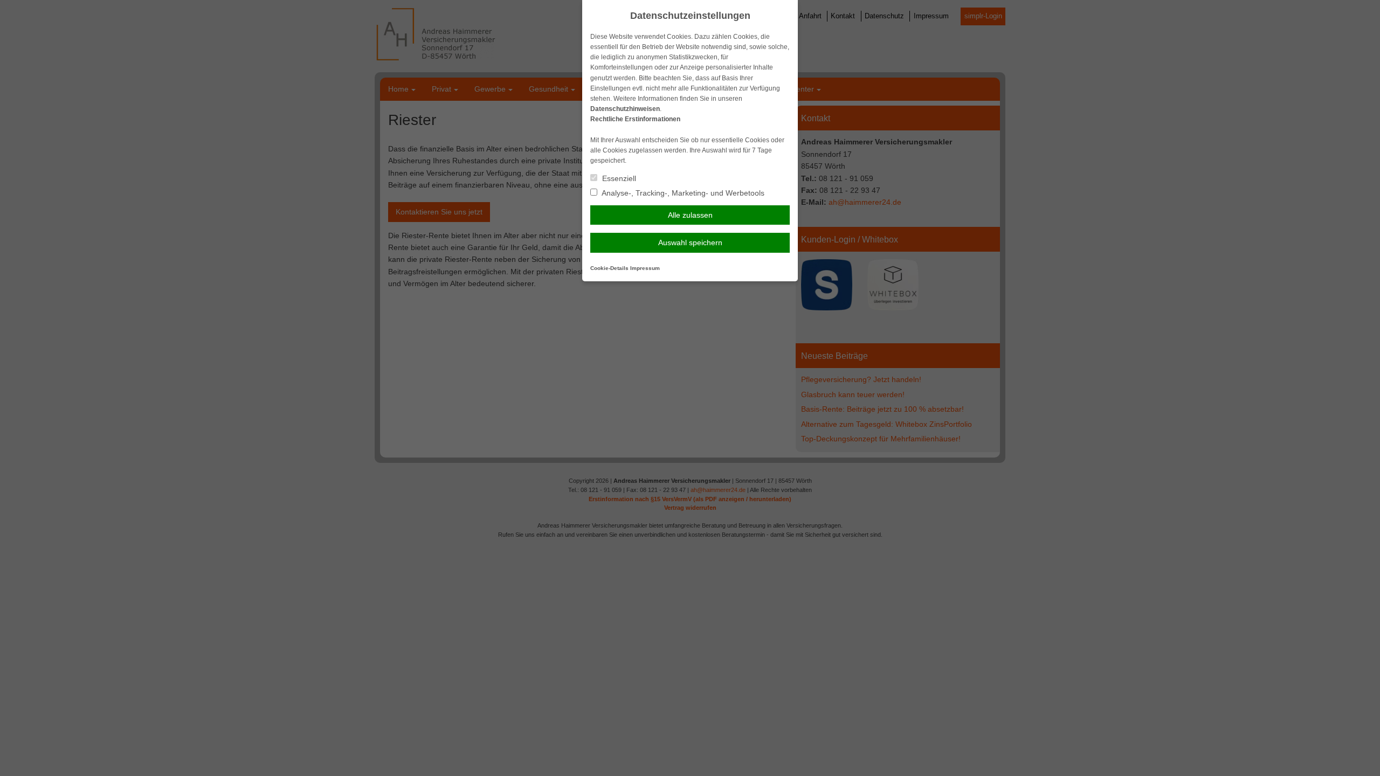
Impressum (645, 268)
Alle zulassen (690, 215)
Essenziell (618, 178)
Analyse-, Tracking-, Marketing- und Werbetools (682, 193)
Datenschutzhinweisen (625, 109)
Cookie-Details (609, 268)
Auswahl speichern (690, 242)
